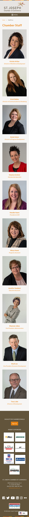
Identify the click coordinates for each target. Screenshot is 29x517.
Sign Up (14, 423)
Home (3, 20)
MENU (16, 15)
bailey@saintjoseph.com (14, 488)
